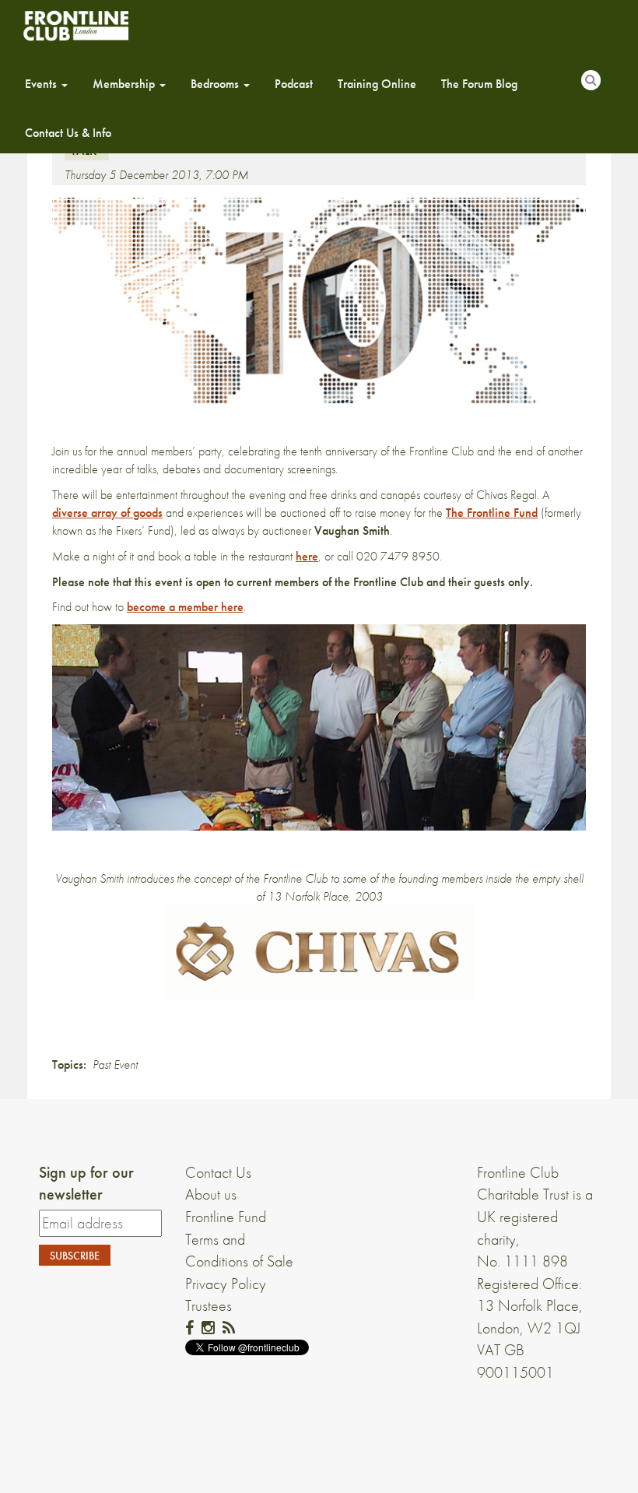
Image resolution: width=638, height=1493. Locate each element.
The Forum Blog (479, 84)
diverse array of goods (107, 512)
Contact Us (218, 1172)
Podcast (294, 84)
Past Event (115, 1064)
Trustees (208, 1305)
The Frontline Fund (492, 512)
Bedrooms (216, 84)
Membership (125, 84)
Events (42, 84)
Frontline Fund (225, 1217)
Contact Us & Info (68, 133)
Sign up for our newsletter (86, 1183)
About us (211, 1194)
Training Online (377, 84)
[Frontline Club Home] (75, 25)
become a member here (185, 607)
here (307, 556)
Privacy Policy (225, 1283)
